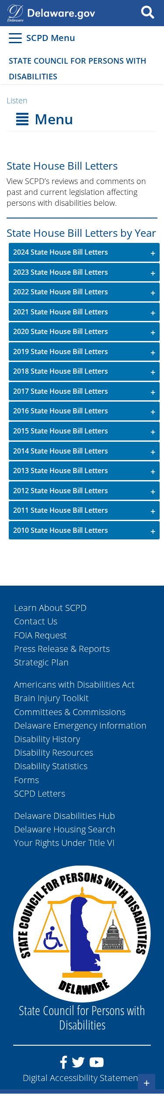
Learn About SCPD (50, 608)
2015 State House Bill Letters (60, 431)
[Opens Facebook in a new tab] (64, 1065)
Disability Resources (53, 752)
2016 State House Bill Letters (60, 411)
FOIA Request (40, 635)
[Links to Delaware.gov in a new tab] (61, 12)
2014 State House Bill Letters (60, 451)
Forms (26, 780)
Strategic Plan (41, 662)
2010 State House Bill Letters (60, 530)
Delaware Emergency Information (80, 725)
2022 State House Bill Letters (60, 292)
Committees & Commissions (70, 712)
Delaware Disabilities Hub (64, 816)
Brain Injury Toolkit (51, 698)
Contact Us (35, 621)
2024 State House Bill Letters (60, 252)
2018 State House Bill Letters (60, 371)
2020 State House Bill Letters (60, 331)
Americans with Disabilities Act (74, 684)
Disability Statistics (50, 766)
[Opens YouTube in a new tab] (96, 1065)
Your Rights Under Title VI (64, 843)
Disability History (47, 739)
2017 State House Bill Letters (60, 391)
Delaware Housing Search (64, 829)
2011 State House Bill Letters (60, 510)
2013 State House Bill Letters (60, 470)
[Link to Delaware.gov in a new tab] (15, 12)
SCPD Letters (39, 793)
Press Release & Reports (62, 649)
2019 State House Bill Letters (60, 351)
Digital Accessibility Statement (82, 1078)
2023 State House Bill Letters (60, 272)
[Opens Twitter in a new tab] (78, 1065)
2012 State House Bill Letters (60, 490)
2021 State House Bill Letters (60, 312)
